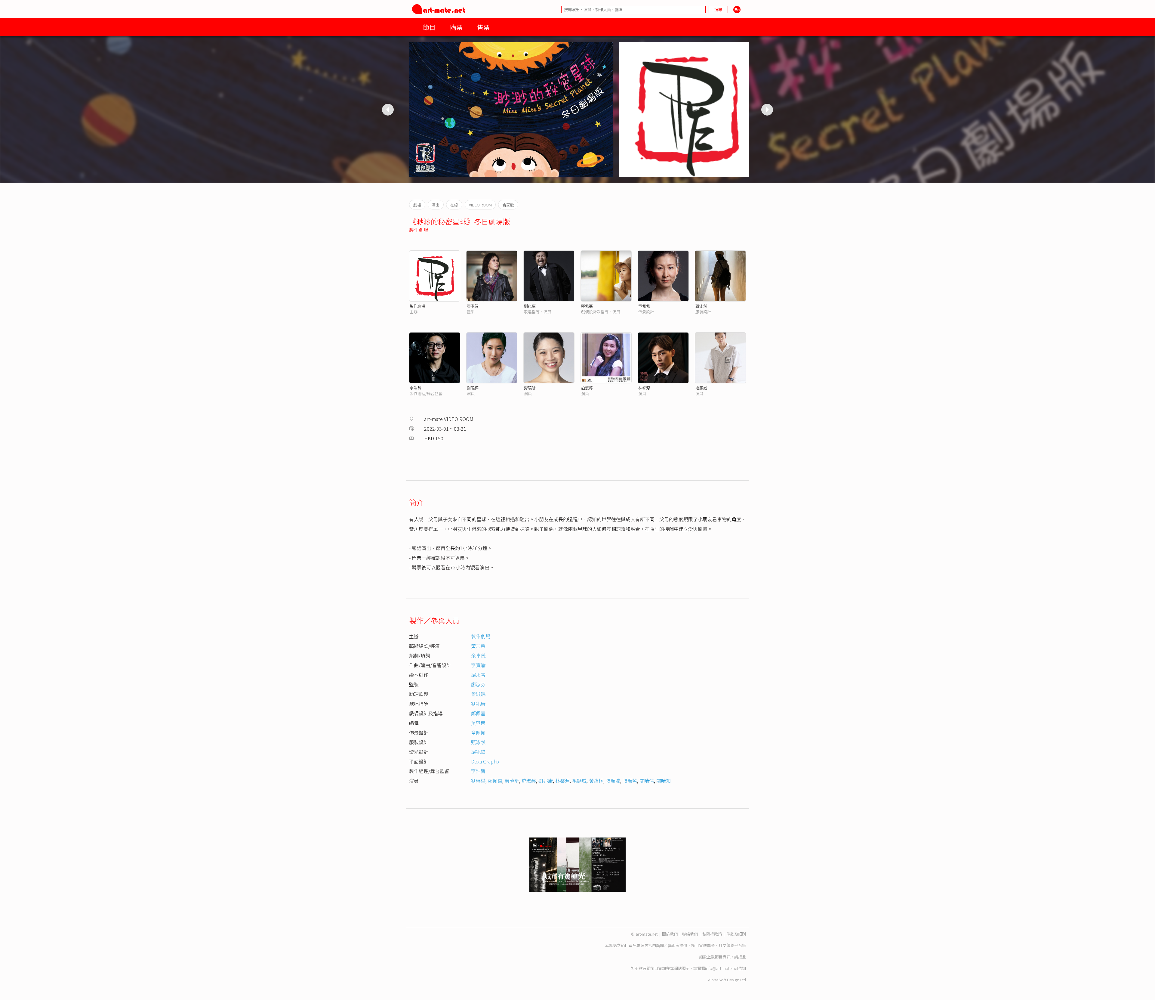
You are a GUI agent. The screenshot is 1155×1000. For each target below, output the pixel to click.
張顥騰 (613, 780)
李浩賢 (415, 388)
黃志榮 (478, 645)
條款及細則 (736, 934)
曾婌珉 (478, 694)
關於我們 (670, 934)
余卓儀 (478, 655)
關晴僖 (646, 780)
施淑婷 (587, 388)
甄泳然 (701, 306)
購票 (456, 27)
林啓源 (644, 388)
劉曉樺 (473, 388)
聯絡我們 (690, 934)
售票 (483, 27)
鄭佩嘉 (587, 306)
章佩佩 (644, 306)
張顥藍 (630, 780)
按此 (742, 957)
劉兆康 (530, 306)
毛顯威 (701, 388)
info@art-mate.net (721, 968)
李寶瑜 (478, 665)
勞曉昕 (530, 388)
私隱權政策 (712, 934)
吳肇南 (478, 722)
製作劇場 (418, 230)
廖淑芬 (473, 306)
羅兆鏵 (478, 751)
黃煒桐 (596, 780)
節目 (429, 27)
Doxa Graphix (485, 761)
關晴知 (663, 780)
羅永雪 (478, 674)
